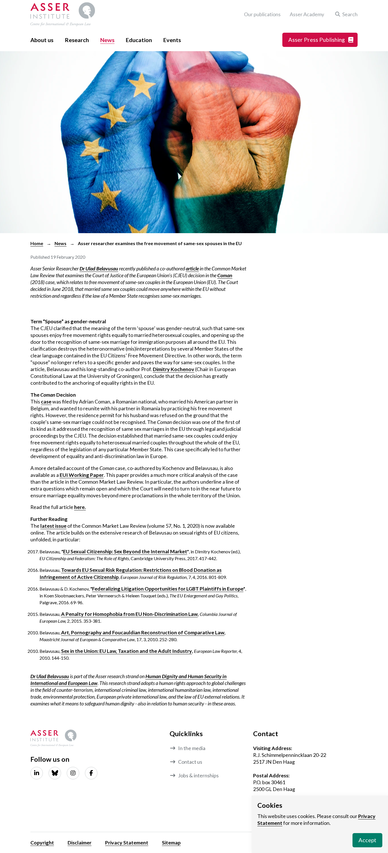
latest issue (53, 526)
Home (36, 243)
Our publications (262, 14)
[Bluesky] (55, 773)
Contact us (190, 762)
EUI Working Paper (82, 475)
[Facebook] (91, 773)
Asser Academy (307, 14)
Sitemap (171, 842)
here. (80, 507)
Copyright (42, 842)
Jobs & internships (198, 775)
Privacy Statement (126, 842)
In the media (191, 748)
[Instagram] (73, 773)
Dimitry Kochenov (173, 369)
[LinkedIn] (36, 773)
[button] (345, 14)
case (46, 401)
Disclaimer (79, 842)
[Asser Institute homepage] (63, 14)
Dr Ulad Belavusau (49, 676)
